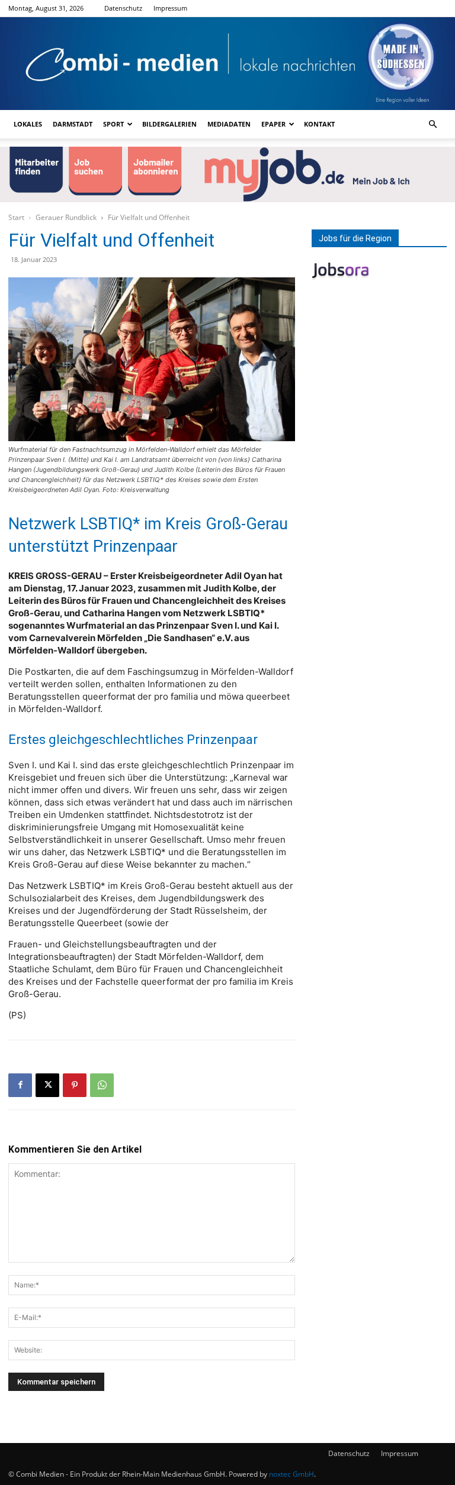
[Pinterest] (74, 1085)
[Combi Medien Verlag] (227, 63)
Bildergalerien (169, 123)
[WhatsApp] (102, 1085)
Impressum (170, 8)
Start (16, 217)
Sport (113, 123)
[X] (47, 1085)
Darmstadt (72, 123)
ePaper (273, 123)
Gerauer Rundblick (66, 217)
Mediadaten (229, 123)
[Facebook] (20, 1085)
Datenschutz (123, 8)
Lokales (28, 123)
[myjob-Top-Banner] (227, 174)
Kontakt (319, 123)
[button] (432, 124)
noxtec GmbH (291, 1474)
